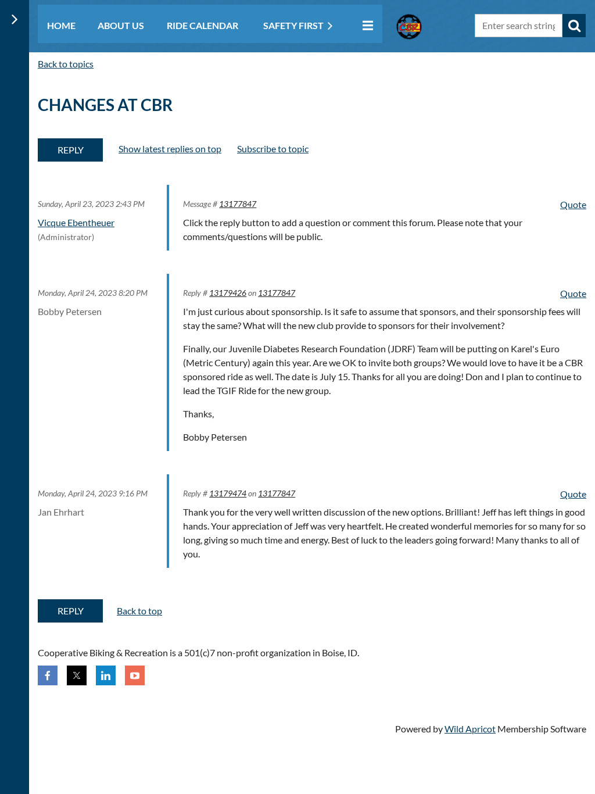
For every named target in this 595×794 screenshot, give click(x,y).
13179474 (227, 493)
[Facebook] (48, 675)
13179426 (227, 293)
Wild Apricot (470, 728)
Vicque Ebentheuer (76, 222)
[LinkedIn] (106, 675)
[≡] (364, 25)
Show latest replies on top (170, 148)
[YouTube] (135, 675)
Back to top (139, 610)
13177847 (237, 204)
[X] (77, 675)
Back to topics (66, 63)
